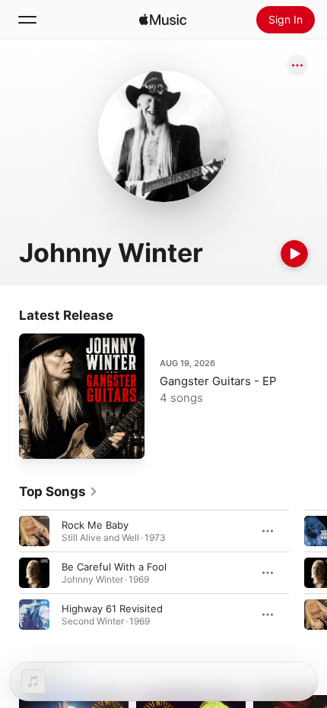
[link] (58, 491)
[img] (162, 20)
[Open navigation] (27, 19)
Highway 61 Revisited (112, 608)
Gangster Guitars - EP (218, 381)
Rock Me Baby (95, 525)
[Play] (294, 253)
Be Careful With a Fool (114, 567)
